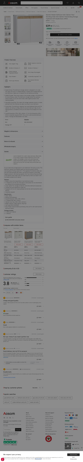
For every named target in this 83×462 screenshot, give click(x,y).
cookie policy (38, 458)
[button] (3, 459)
